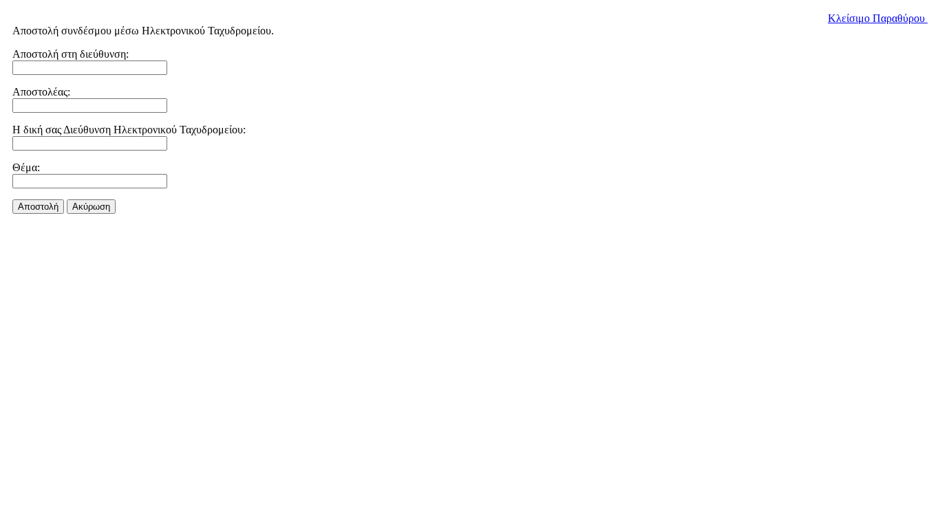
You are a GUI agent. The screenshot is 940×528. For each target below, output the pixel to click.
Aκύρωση (91, 206)
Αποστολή (38, 206)
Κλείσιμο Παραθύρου (878, 18)
